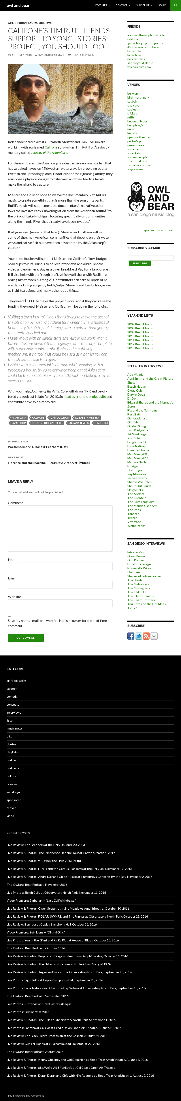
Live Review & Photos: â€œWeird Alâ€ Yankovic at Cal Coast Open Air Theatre (61, 1067)
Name (12, 559)
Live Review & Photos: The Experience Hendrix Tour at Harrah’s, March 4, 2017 (61, 853)
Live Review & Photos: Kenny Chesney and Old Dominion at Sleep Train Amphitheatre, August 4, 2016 (77, 1059)
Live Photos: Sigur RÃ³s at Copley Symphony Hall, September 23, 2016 (55, 980)
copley (131, 109)
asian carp (19, 417)
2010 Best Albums (140, 336)
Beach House (136, 386)
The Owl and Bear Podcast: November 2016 (37, 884)
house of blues (137, 121)
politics (12, 776)
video (10, 816)
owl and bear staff (51, 55)
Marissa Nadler (137, 462)
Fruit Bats (134, 414)
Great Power (136, 556)
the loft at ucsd (138, 161)
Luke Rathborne (138, 450)
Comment (15, 503)
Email (12, 578)
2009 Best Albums (140, 332)
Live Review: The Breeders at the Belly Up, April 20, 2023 (46, 845)
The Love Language (141, 502)
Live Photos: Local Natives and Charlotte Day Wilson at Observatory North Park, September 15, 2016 (76, 988)
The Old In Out (138, 592)
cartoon (12, 688)
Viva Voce (134, 522)
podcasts (13, 768)
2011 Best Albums (140, 340)
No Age (132, 466)
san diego (13, 792)
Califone (51, 147)
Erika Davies (135, 552)
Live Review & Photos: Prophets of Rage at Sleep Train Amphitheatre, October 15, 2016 (67, 956)
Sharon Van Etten (139, 482)
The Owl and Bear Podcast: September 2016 (37, 996)
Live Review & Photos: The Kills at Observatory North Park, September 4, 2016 (61, 1020)
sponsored (14, 800)
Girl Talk (132, 422)
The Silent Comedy (140, 596)
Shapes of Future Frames (144, 576)
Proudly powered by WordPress (25, 1095)
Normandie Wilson (140, 568)
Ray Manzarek (136, 474)
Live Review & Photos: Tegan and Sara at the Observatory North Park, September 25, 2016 (69, 972)
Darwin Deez (136, 394)
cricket (132, 113)
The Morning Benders (142, 506)
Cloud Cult (134, 390)
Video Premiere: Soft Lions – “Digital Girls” (36, 932)
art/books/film (20, 23)
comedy (12, 696)
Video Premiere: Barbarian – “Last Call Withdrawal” (41, 900)
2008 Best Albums (140, 328)
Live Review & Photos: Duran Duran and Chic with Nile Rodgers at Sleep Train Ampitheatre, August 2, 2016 (80, 1075)
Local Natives (136, 446)
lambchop (19, 422)
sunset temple (137, 157)
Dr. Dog (132, 398)
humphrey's (135, 125)
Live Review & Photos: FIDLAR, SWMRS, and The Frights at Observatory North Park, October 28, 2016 (77, 916)
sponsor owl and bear (159, 230)
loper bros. (134, 55)
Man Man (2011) (138, 458)
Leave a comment (84, 55)
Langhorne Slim (137, 442)
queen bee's (135, 145)
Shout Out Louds (139, 486)
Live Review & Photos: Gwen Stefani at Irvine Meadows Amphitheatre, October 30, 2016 (68, 908)
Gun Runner (135, 560)
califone (38, 417)
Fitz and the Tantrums (142, 410)
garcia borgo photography (145, 43)
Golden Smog (136, 426)
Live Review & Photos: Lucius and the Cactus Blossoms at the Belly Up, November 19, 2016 (69, 869)
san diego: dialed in (140, 63)
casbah (132, 101)
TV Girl (132, 608)
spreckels (134, 153)
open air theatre (138, 137)
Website (14, 596)
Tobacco (133, 514)
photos (12, 744)
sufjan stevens (79, 422)
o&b (9, 736)
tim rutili (101, 422)
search (163, 5)
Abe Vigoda (135, 374)
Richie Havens (137, 478)
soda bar (133, 149)
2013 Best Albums (140, 348)
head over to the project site (85, 396)
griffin (131, 117)
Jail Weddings (136, 434)
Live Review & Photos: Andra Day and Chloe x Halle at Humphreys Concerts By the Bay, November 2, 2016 (79, 876)
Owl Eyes (133, 572)
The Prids (134, 510)
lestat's (132, 133)
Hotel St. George (139, 564)
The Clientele (136, 498)
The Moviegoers (138, 588)
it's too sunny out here (143, 47)
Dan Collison (60, 417)
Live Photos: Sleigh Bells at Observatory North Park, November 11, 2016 (56, 892)
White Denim (136, 526)
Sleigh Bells (135, 490)
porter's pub (135, 141)
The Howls (134, 580)
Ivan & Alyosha (137, 430)
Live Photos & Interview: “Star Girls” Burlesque (39, 1004)
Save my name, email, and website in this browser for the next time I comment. (58, 623)
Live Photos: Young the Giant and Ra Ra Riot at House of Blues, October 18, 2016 (63, 940)
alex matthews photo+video (146, 35)
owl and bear (18, 5)
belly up (132, 93)
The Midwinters (138, 584)
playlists (12, 752)
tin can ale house (139, 165)
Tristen (132, 518)
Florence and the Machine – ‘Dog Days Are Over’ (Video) (49, 460)
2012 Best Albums (140, 344)
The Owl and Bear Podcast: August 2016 (35, 1051)
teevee (12, 808)
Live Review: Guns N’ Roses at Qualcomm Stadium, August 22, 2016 (53, 1044)
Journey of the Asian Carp (49, 152)
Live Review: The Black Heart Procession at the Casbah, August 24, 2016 (57, 1036)
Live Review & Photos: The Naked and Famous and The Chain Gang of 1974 (59, 964)
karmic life (134, 51)
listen (10, 720)
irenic (131, 129)
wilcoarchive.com (139, 67)
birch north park (138, 97)
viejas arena (135, 169)
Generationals (137, 418)
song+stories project (47, 422)
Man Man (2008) (138, 454)
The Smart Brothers (141, 600)
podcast (12, 760)
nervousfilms (136, 59)
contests (13, 704)
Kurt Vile (133, 438)
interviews (14, 712)
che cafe (133, 105)
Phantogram (135, 470)
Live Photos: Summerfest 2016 (28, 1012)
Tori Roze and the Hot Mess (146, 604)
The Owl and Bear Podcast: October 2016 (36, 948)
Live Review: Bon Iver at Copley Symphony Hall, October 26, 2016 (52, 924)
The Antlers (135, 494)
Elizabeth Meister (87, 417)
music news (42, 23)
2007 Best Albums (140, 324)
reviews (12, 784)
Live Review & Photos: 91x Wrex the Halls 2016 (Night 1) (46, 861)
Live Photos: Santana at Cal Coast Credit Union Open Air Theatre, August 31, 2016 (64, 1028)
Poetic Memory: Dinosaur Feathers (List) (38, 444)
